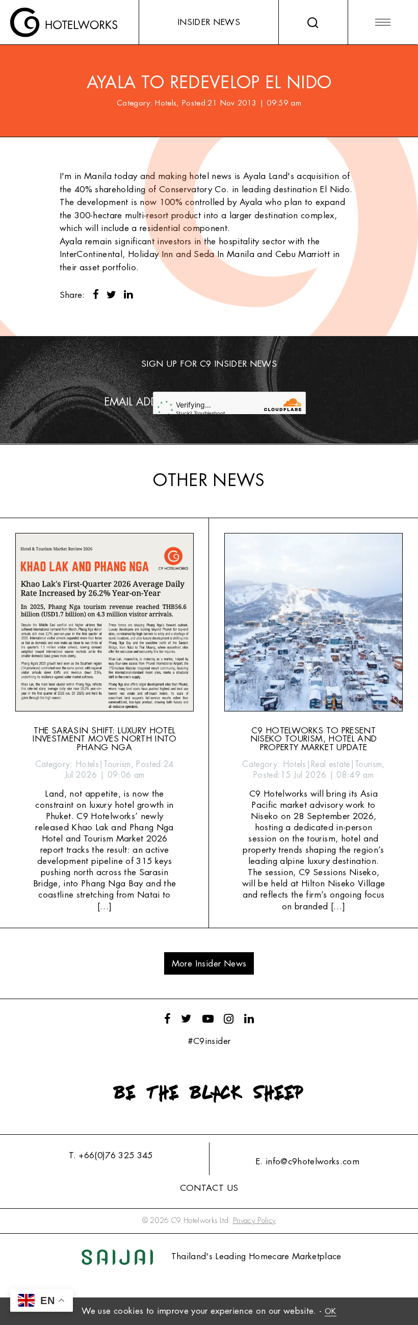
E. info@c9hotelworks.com (307, 1161)
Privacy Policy (254, 1221)
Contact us (209, 1188)
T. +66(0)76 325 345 (110, 1155)
